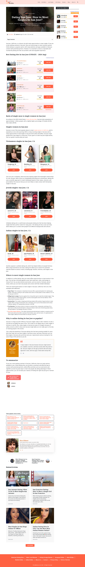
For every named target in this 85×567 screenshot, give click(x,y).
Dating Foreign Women (46, 557)
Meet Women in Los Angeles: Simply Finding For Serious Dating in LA (13, 417)
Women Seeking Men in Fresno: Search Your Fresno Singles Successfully (13, 427)
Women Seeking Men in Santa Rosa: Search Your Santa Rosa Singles (28, 427)
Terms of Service (65, 560)
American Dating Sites (17, 557)
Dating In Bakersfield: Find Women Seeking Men (45, 423)
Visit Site (48, 62)
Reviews (64, 2)
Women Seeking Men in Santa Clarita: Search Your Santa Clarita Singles (45, 417)
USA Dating (57, 2)
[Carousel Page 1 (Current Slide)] (11, 160)
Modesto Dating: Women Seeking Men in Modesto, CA (45, 427)
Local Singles (50, 2)
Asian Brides (70, 557)
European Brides (59, 557)
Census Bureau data (31, 119)
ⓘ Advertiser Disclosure (50, 57)
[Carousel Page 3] (13, 160)
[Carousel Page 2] (12, 160)
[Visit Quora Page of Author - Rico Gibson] (22, 450)
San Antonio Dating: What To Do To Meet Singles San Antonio (17, 491)
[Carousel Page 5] (15, 160)
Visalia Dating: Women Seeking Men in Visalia (12, 423)
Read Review (48, 109)
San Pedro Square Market (14, 311)
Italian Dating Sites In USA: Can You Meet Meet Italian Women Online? (41, 528)
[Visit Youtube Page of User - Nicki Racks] (23, 353)
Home (39, 2)
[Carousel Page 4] (14, 160)
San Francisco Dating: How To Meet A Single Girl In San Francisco (13, 433)
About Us (73, 2)
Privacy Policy (54, 560)
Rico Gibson (10, 34)
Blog (69, 2)
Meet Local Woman (31, 557)
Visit (76, 16)
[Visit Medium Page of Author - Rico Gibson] (20, 450)
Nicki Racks (12, 349)
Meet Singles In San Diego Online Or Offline (17, 527)
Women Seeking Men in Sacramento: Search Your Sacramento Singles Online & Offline (29, 418)
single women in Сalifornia (41, 130)
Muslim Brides (19, 560)
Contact (45, 560)
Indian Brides (29, 560)
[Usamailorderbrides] (10, 2)
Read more (25, 423)
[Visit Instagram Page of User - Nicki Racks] (21, 353)
